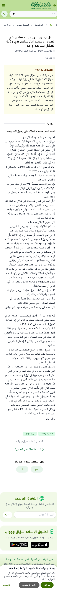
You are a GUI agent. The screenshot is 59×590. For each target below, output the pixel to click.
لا (22, 469)
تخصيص (6, 585)
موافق (47, 585)
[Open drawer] (3, 5)
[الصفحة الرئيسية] (50, 25)
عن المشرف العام (32, 559)
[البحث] (4, 14)
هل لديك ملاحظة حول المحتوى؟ (29, 449)
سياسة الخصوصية (14, 559)
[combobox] (36, 13)
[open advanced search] (14, 14)
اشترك (7, 514)
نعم (36, 469)
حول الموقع (48, 559)
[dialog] (28, 577)
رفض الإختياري (29, 585)
